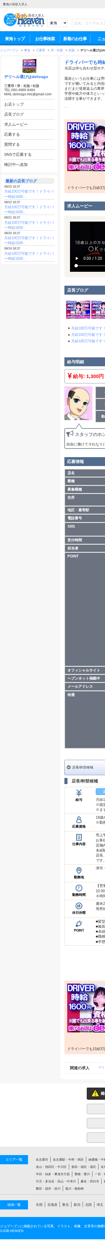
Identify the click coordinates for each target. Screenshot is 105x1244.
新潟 (77, 1205)
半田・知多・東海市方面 (53, 1174)
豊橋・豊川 (82, 1174)
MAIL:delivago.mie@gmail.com (28, 94)
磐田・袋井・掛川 (48, 1188)
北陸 (88, 1205)
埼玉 (100, 1205)
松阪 (36, 86)
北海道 (52, 1205)
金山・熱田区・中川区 (51, 1166)
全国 (39, 1205)
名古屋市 (42, 1159)
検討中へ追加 (16, 164)
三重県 (9, 86)
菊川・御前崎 (74, 1188)
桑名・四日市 (90, 1181)
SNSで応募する (18, 154)
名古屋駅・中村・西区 (68, 1159)
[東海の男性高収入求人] (24, 26)
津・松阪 (23, 86)
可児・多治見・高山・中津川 (56, 1181)
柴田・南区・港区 (83, 1166)
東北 (65, 1205)
